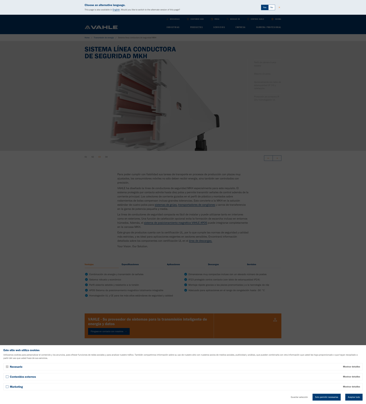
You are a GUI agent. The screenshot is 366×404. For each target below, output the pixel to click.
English (116, 9)
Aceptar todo (354, 397)
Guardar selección (299, 397)
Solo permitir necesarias (326, 397)
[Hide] (279, 7)
